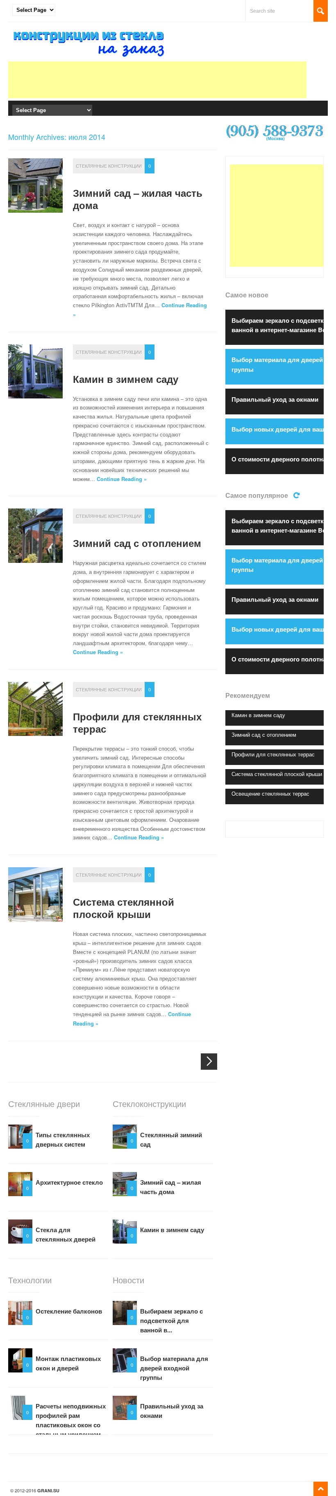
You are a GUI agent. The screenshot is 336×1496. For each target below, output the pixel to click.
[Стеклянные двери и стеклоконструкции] (90, 57)
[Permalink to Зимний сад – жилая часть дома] (35, 185)
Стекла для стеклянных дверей (65, 1234)
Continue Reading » (122, 479)
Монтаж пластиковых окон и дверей (68, 1363)
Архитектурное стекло (69, 1182)
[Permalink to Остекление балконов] (20, 1313)
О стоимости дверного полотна (279, 458)
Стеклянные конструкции (109, 165)
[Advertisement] (157, 79)
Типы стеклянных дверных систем (63, 1139)
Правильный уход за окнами (171, 1411)
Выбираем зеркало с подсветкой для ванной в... (171, 1320)
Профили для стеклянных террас (137, 722)
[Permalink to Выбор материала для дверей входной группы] (125, 1360)
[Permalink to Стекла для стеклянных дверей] (20, 1231)
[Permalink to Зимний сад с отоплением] (35, 535)
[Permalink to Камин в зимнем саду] (35, 371)
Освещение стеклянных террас (270, 793)
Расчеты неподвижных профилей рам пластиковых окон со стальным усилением (71, 1420)
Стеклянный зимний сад (171, 1139)
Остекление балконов (69, 1311)
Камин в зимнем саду (125, 379)
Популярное (297, 494)
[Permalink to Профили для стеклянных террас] (35, 709)
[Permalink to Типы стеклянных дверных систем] (20, 1137)
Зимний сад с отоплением (137, 543)
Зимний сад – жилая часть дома (137, 199)
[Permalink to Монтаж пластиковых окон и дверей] (20, 1360)
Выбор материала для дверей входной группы (174, 1368)
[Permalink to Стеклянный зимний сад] (125, 1137)
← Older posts (209, 1061)
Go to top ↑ (320, 1489)
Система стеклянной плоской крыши (123, 908)
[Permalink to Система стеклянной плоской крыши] (35, 894)
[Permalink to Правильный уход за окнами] (125, 1408)
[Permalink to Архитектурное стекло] (20, 1184)
